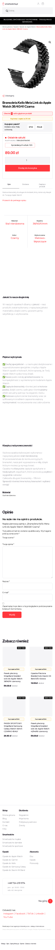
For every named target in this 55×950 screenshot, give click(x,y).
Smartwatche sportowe (12, 846)
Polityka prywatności (28, 822)
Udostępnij (9, 96)
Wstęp (3, 944)
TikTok (30, 913)
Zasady (49, 929)
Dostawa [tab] (25, 184)
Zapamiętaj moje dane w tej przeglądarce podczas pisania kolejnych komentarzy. (27, 607)
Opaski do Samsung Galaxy (14, 867)
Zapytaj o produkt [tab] (42, 185)
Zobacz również (30, 944)
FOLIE (39, 127)
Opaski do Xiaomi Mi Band (13, 870)
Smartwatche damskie (12, 843)
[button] (50, 42)
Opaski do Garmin (10, 860)
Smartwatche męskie (11, 839)
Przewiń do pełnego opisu (14, 200)
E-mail (5, 592)
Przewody (34, 863)
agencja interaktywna (21, 926)
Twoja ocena (8, 537)
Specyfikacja (14, 944)
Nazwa (5, 581)
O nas (4, 825)
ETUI (31, 127)
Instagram (8, 913)
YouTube (8, 917)
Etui (31, 856)
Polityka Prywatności (39, 929)
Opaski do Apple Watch (28, 27)
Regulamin (24, 815)
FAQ (4, 829)
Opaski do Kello (9, 863)
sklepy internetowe (37, 926)
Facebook (20, 913)
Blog (4, 818)
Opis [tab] (9, 184)
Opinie (22, 944)
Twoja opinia (8, 544)
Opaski (16, 27)
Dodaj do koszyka (27, 168)
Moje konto (24, 818)
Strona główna (7, 27)
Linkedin (40, 913)
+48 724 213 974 (16, 883)
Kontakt (5, 822)
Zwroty (22, 825)
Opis (7, 944)
